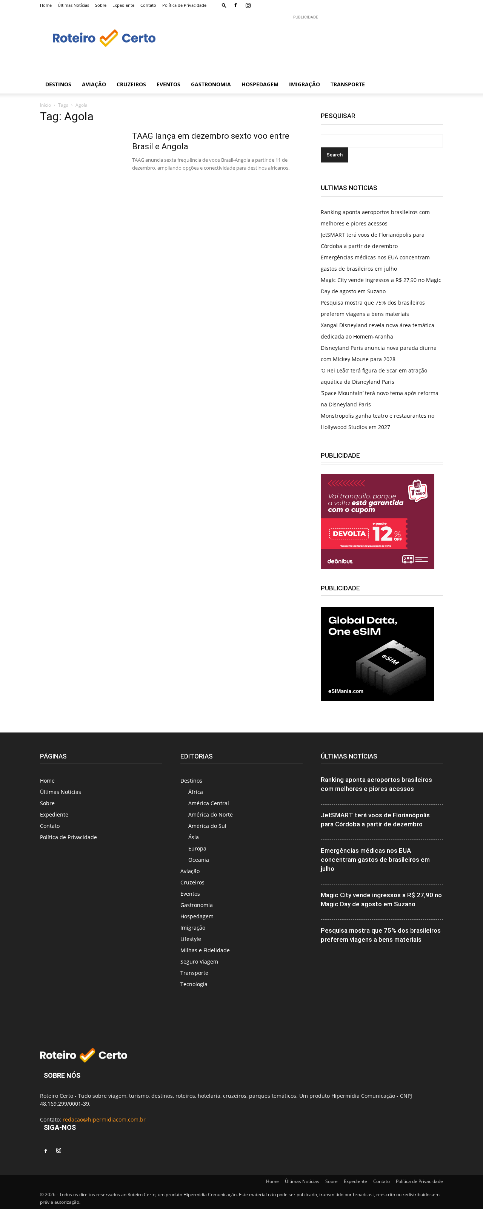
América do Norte (210, 814)
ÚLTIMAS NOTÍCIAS (349, 756)
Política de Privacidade (184, 5)
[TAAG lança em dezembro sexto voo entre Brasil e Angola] (81, 159)
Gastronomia (211, 84)
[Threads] (297, 5)
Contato (148, 5)
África (195, 791)
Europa (197, 848)
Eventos (168, 84)
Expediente (123, 5)
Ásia (193, 837)
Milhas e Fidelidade (205, 950)
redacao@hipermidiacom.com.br (104, 1119)
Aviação (94, 84)
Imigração (304, 84)
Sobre (100, 5)
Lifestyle (190, 938)
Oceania (198, 859)
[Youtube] (285, 5)
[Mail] (260, 5)
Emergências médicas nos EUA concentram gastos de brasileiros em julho (375, 859)
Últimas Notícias (73, 5)
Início (45, 105)
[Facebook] (235, 5)
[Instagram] (248, 5)
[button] (224, 5)
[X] (272, 5)
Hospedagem (260, 84)
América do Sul (207, 825)
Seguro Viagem (199, 961)
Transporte (348, 84)
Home (46, 5)
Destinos (58, 84)
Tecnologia (194, 984)
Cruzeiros (131, 84)
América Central (208, 803)
